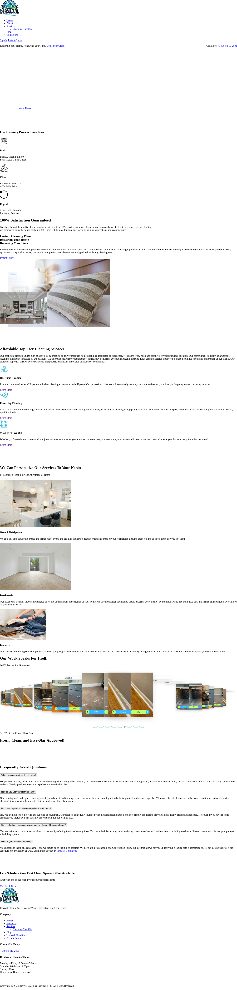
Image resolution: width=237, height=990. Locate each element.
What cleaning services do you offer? (18, 775)
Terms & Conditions (16, 935)
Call (2, 886)
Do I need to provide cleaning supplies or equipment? (26, 808)
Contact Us (12, 34)
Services (10, 26)
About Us (11, 23)
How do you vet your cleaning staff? (18, 792)
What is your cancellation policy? (16, 841)
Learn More (6, 389)
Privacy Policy (13, 938)
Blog (8, 31)
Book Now (10, 886)
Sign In (3, 40)
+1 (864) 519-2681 (227, 45)
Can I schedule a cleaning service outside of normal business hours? (33, 825)
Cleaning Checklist (22, 29)
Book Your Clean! (56, 45)
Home (9, 20)
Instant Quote (15, 40)
